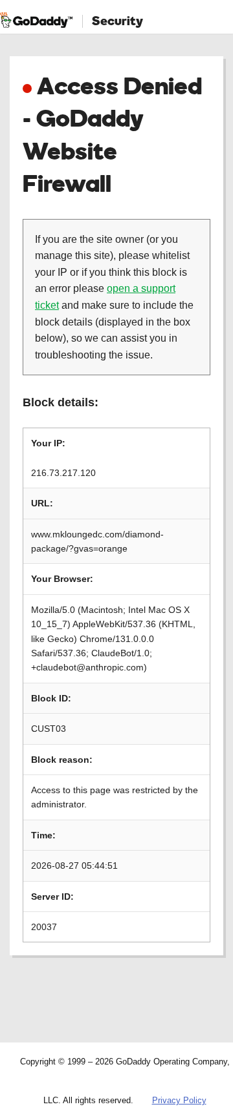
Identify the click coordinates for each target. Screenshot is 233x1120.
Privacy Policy (179, 1100)
